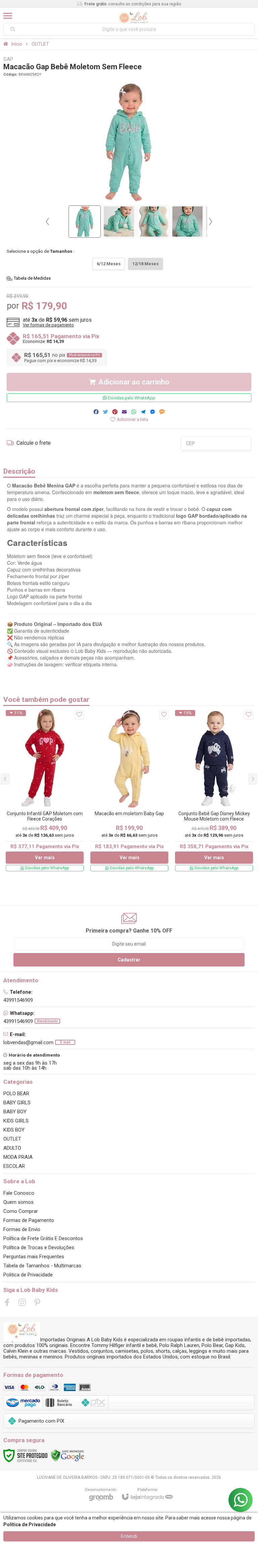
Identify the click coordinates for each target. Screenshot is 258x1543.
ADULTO (12, 1148)
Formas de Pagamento (28, 1220)
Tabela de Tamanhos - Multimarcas (42, 1266)
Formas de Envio (21, 1229)
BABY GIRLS (17, 1103)
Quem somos (18, 1202)
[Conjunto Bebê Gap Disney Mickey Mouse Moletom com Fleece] (214, 790)
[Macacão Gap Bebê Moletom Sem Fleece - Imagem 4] (187, 221)
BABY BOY (15, 1112)
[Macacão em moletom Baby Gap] (129, 790)
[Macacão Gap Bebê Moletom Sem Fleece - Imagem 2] (119, 221)
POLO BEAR (16, 1094)
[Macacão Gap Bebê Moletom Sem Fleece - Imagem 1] (85, 221)
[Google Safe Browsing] (67, 1455)
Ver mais (45, 857)
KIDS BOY (14, 1130)
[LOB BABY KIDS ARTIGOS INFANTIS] (133, 16)
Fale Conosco (18, 1193)
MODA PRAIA (18, 1157)
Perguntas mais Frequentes (33, 1257)
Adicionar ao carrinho (133, 382)
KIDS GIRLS (16, 1121)
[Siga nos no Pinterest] (37, 1302)
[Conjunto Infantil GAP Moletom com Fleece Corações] (45, 790)
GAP (8, 59)
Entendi (129, 1536)
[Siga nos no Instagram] (22, 1302)
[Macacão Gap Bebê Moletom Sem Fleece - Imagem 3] (153, 221)
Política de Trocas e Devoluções (38, 1247)
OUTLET (40, 44)
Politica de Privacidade (28, 1275)
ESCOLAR (14, 1166)
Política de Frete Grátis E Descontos (43, 1238)
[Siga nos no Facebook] (7, 1302)
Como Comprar (20, 1211)
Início (16, 44)
